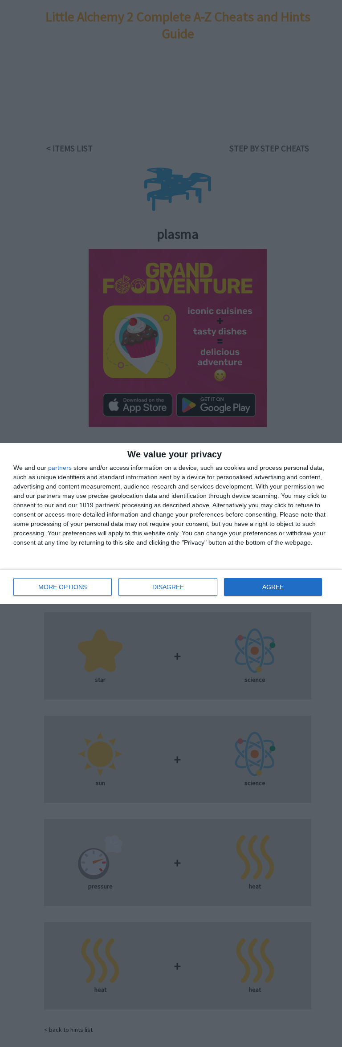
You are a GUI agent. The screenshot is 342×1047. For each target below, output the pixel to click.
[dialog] (171, 523)
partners (60, 467)
